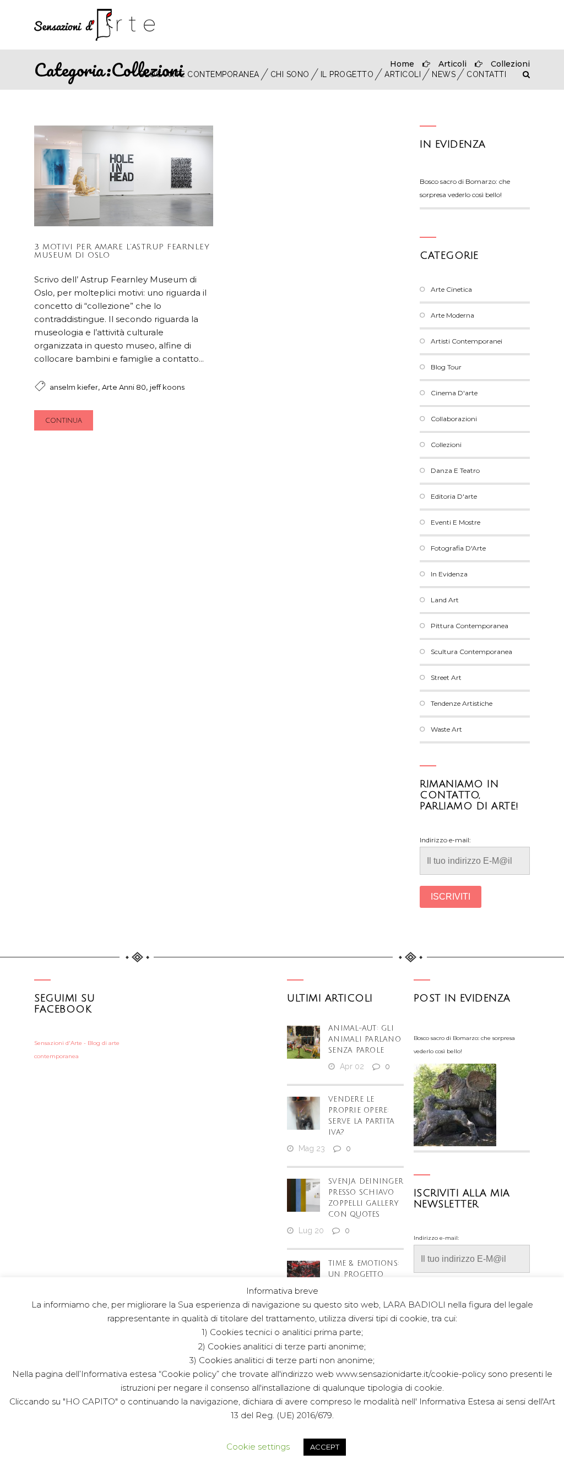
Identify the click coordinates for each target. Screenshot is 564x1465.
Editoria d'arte (454, 496)
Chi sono (290, 74)
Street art (446, 677)
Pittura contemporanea (469, 626)
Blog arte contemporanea (199, 74)
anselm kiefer (74, 387)
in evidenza (453, 144)
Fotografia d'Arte (458, 548)
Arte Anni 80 (124, 387)
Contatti (486, 74)
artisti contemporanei (466, 341)
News (443, 74)
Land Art (445, 600)
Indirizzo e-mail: (445, 840)
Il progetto (347, 74)
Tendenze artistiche (461, 703)
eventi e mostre (455, 522)
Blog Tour (446, 367)
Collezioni (446, 444)
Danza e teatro (455, 470)
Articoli (402, 74)
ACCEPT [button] (324, 1446)
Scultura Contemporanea (471, 651)
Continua (63, 420)
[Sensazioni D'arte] (94, 25)
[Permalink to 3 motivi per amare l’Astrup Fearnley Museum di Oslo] (123, 223)
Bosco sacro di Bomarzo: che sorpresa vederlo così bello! (464, 1044)
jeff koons (167, 387)
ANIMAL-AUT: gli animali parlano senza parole (364, 1039)
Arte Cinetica (451, 289)
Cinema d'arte (454, 393)
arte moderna (452, 315)
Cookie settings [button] (258, 1446)
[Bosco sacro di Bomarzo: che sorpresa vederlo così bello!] (455, 1105)
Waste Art (446, 729)
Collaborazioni (454, 419)
